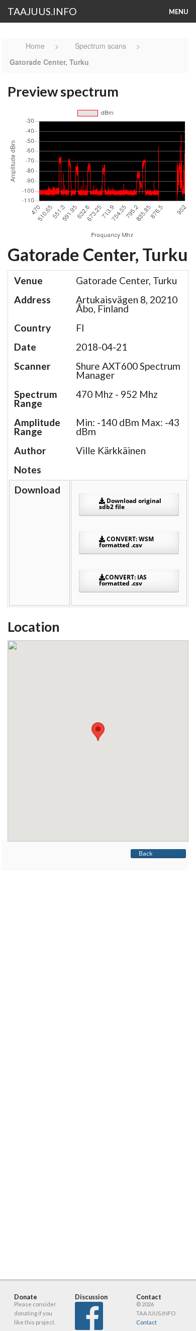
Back (145, 853)
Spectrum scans (100, 46)
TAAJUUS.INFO (42, 11)
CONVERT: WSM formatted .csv (126, 542)
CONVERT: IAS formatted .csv (123, 580)
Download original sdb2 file (130, 503)
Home (36, 46)
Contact (146, 1322)
